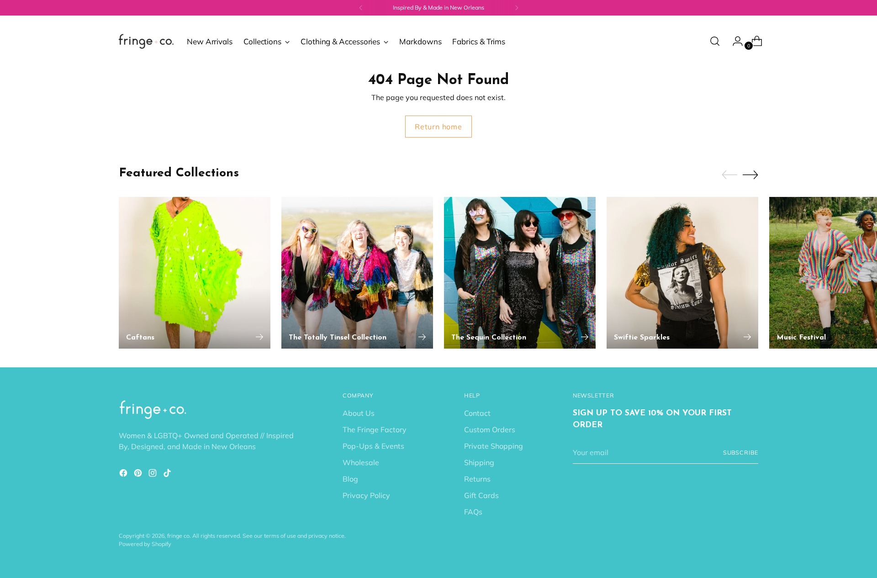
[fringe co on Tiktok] (168, 474)
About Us (359, 413)
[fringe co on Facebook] (124, 474)
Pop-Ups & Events (373, 446)
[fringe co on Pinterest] (138, 474)
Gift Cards (481, 495)
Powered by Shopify (145, 544)
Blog (350, 478)
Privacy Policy (366, 495)
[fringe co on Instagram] (153, 474)
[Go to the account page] (734, 41)
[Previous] (361, 8)
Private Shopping (493, 446)
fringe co (178, 535)
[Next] (517, 8)
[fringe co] (146, 41)
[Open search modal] (715, 41)
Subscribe (740, 452)
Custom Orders (489, 429)
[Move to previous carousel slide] (729, 175)
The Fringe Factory (375, 429)
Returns (477, 478)
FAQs (473, 511)
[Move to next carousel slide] (750, 174)
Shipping (479, 462)
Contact (477, 413)
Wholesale (361, 462)
